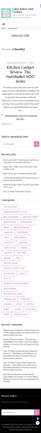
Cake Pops (8, 232)
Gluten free (9, 273)
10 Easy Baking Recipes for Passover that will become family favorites (21, 179)
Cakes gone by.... (20, 237)
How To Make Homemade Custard (17, 191)
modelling (25, 299)
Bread (6, 227)
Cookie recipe (9, 248)
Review (31, 63)
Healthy (23, 273)
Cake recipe (22, 232)
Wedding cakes (21, 314)
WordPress (28, 430)
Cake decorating (21, 227)
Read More (5, 124)
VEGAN (6, 314)
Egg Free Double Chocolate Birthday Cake (20, 173)
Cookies (23, 248)
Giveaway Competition (13, 268)
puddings (7, 304)
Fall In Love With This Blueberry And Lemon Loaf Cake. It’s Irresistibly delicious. (21, 161)
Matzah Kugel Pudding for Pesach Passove (20, 330)
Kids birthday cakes (12, 294)
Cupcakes (7, 253)
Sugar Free (31, 309)
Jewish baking (9, 289)
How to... (7, 278)
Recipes (30, 304)
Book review (26, 222)
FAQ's (18, 258)
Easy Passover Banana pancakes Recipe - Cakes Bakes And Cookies (19, 375)
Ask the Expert (10, 207)
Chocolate (8, 242)
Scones (17, 309)
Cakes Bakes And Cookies (22, 10)
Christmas (23, 242)
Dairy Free (21, 253)
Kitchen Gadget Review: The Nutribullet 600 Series (20, 74)
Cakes (6, 237)
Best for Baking (10, 217)
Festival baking (10, 263)
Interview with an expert (15, 284)
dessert (7, 258)
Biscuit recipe (9, 222)
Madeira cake (9, 299)
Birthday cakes (30, 217)
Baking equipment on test (16, 63)
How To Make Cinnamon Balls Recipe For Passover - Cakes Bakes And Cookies (19, 364)
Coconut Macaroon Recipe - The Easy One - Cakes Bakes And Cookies (20, 340)
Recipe (19, 304)
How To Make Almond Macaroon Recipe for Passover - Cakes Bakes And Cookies (20, 352)
